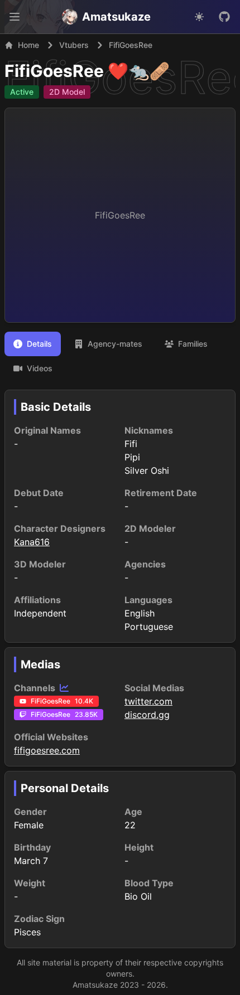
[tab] (32, 344)
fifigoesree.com (47, 750)
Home (28, 45)
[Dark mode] (199, 17)
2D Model (67, 91)
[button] (14, 16)
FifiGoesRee (54, 71)
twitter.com (148, 701)
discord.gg (147, 714)
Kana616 (32, 541)
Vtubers (74, 45)
